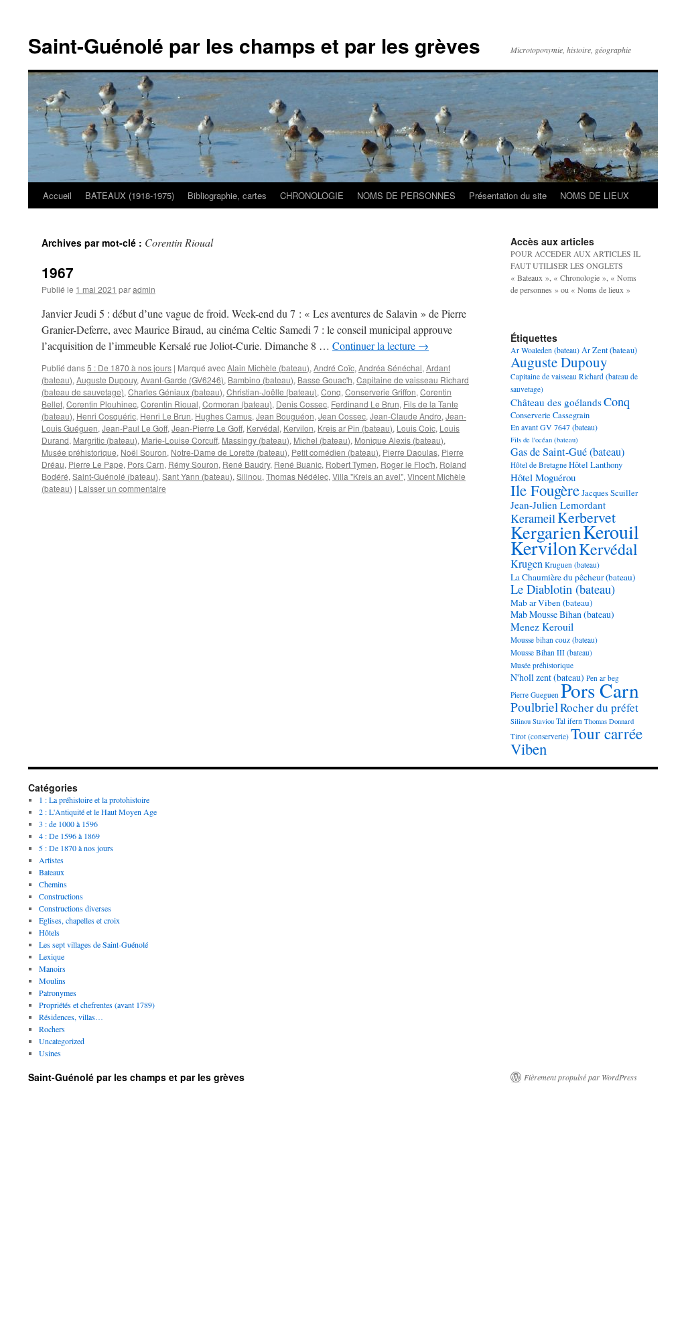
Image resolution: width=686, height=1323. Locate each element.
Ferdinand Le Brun (365, 404)
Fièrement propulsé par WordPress (580, 1077)
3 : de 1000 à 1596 (68, 823)
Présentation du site (508, 195)
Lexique (51, 956)
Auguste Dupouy (106, 379)
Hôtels (49, 932)
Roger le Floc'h (408, 464)
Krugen (526, 563)
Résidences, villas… (71, 1016)
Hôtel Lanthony (595, 464)
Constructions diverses (75, 908)
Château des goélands (556, 402)
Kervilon (298, 428)
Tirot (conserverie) (539, 736)
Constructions (61, 896)
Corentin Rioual (169, 404)
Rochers (52, 1028)
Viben (528, 749)
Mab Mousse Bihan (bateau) (562, 614)
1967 (58, 272)
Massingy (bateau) (255, 440)
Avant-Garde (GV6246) (182, 379)
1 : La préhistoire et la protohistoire (94, 799)
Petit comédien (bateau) (335, 452)
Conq (331, 391)
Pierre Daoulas (410, 452)
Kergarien (545, 532)
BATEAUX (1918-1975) (129, 195)
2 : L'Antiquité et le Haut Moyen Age (98, 811)
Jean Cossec (342, 416)
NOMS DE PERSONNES (406, 195)
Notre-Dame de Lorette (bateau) (229, 452)
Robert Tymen (351, 464)
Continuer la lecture (380, 345)
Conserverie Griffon (380, 391)
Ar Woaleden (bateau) (544, 349)
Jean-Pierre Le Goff (207, 428)
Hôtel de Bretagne (538, 465)
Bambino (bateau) (260, 379)
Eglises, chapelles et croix (79, 920)
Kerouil (611, 531)
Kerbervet (586, 517)
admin (144, 289)
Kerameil (532, 518)
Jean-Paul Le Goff (134, 428)
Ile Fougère (544, 490)
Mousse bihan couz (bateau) (554, 640)
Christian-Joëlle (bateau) (271, 391)
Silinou (249, 476)
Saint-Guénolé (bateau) (115, 476)
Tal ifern (569, 721)
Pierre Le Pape (95, 464)
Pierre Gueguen (534, 695)
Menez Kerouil (541, 626)
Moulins (52, 980)
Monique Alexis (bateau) (398, 440)
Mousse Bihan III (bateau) (551, 652)
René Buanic (298, 464)
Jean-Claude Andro (405, 416)
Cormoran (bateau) (237, 404)
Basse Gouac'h (324, 379)
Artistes (51, 860)
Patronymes (57, 992)
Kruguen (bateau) (572, 565)
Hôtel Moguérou (542, 477)
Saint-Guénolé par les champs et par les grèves (254, 45)
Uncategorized (61, 1040)
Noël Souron (144, 452)
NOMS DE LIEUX (594, 195)
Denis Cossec (301, 404)
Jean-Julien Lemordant (558, 504)
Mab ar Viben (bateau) (551, 602)
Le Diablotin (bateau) (562, 589)
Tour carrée (606, 733)
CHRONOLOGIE (312, 195)
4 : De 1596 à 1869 (69, 835)
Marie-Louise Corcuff (179, 440)
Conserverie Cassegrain (550, 415)
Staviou (543, 721)
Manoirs (52, 968)
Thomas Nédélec (297, 476)
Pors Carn (145, 464)
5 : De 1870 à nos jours (129, 367)
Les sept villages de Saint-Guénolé (93, 944)
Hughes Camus (223, 416)
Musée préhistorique (79, 452)
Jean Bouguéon (285, 416)
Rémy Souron (193, 464)
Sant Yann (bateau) (197, 476)
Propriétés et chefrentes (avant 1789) (97, 1004)
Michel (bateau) (321, 440)
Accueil (57, 195)
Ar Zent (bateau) (609, 349)
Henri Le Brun (165, 416)
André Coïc (334, 367)
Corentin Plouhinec (101, 404)
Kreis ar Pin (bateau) (355, 428)
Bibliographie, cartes (227, 195)
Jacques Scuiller (609, 493)
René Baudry (246, 464)
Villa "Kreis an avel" (367, 476)
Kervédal (263, 428)
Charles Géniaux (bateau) (175, 391)
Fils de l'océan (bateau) (544, 439)
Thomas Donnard (609, 721)
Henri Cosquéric (106, 416)
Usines (50, 1053)
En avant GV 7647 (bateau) (554, 427)
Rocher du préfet (599, 707)
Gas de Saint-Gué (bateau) (567, 451)
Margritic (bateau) (105, 440)
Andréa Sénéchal (390, 367)
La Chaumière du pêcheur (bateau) (572, 577)
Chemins (53, 884)
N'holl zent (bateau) (547, 677)
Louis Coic (416, 428)
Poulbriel (534, 706)
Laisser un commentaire (122, 488)
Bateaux (51, 872)
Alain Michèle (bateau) (268, 367)
